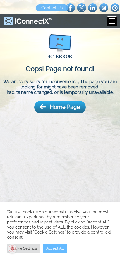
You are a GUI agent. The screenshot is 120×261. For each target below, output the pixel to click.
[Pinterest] (115, 7)
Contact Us (52, 7)
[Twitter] (81, 7)
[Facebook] (70, 7)
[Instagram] (104, 7)
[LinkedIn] (93, 7)
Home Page (65, 107)
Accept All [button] (55, 248)
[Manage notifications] (12, 248)
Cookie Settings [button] (23, 248)
